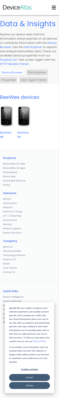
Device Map (9, 176)
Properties (9, 80)
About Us (8, 246)
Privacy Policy (39, 341)
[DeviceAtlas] (17, 9)
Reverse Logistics (12, 228)
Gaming (7, 224)
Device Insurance (12, 232)
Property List (8, 60)
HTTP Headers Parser (14, 64)
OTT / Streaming (12, 215)
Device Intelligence (13, 296)
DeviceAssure (10, 172)
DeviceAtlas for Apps (14, 167)
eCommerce (10, 220)
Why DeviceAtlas (12, 251)
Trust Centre (10, 267)
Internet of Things (13, 211)
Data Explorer (33, 47)
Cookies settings (29, 369)
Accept (29, 377)
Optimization (10, 203)
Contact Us (9, 272)
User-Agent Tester (33, 80)
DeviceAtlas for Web (14, 163)
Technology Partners (14, 255)
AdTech (7, 198)
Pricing (6, 184)
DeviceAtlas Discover (14, 180)
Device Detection (12, 301)
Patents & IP (9, 259)
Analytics (8, 207)
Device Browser (12, 72)
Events (6, 263)
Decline (29, 385)
